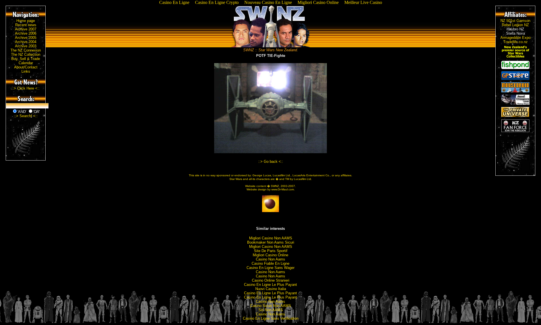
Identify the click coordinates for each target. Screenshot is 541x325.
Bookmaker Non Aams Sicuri (270, 242)
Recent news (25, 25)
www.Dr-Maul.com (282, 189)
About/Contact (25, 67)
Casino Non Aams (270, 259)
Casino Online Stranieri (270, 280)
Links (25, 71)
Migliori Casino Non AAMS (270, 238)
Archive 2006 (25, 33)
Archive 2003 (25, 46)
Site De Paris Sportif (270, 251)
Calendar (26, 63)
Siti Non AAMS (270, 310)
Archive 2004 (25, 42)
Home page (25, 21)
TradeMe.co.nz (515, 42)
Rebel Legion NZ (515, 25)
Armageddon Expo (515, 37)
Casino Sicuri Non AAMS (270, 306)
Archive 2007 (25, 29)
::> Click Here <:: (26, 88)
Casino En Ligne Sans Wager (270, 268)
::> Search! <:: (26, 116)
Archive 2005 (25, 37)
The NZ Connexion (25, 50)
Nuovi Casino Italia (270, 289)
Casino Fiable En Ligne (270, 263)
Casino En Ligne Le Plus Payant (270, 284)
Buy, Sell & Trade (25, 59)
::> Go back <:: (270, 161)
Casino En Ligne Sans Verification (270, 318)
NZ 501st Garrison (515, 21)
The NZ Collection (25, 54)
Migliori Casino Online (270, 255)
